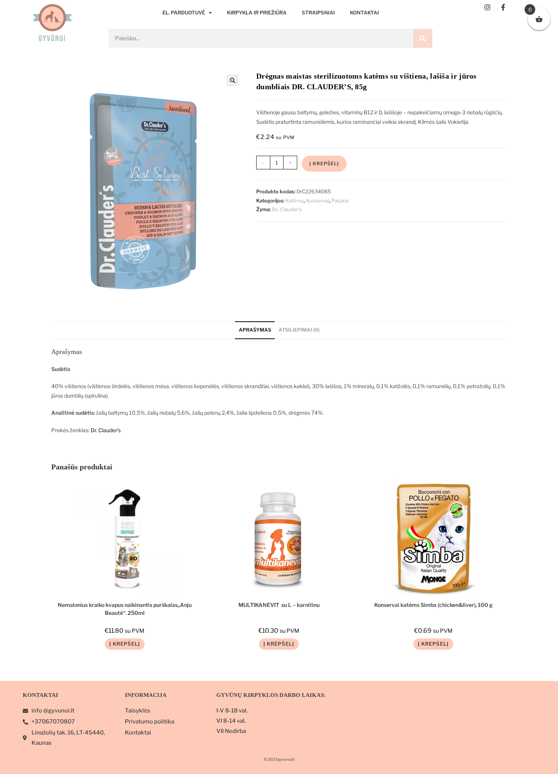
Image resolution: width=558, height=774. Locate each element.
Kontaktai (364, 12)
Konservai (317, 200)
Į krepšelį (324, 163)
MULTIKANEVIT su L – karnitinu (279, 605)
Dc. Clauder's (287, 209)
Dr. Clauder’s (106, 430)
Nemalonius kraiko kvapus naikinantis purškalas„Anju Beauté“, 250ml (125, 608)
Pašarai (339, 200)
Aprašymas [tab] (255, 330)
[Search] (422, 38)
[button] (233, 80)
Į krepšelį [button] (124, 644)
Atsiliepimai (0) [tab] (299, 330)
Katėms (294, 200)
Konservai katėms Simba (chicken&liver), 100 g (433, 605)
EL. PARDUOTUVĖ (183, 12)
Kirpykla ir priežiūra (257, 12)
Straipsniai (318, 12)
